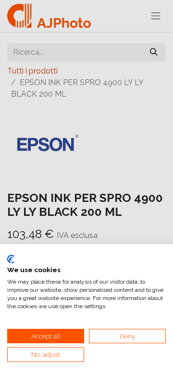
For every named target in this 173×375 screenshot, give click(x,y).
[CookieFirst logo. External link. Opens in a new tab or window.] (10, 259)
